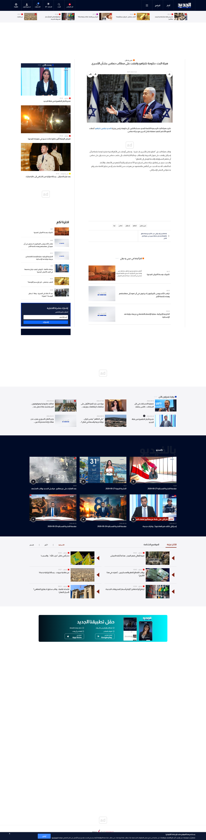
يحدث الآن (47, 65)
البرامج (157, 5)
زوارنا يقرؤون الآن (166, 397)
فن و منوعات (64, 174)
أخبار (168, 5)
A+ (90, 74)
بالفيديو (159, 450)
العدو (109, 128)
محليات (66, 98)
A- (95, 74)
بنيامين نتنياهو (101, 128)
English (16, 7)
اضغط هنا (55, 838)
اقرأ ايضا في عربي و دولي (131, 258)
